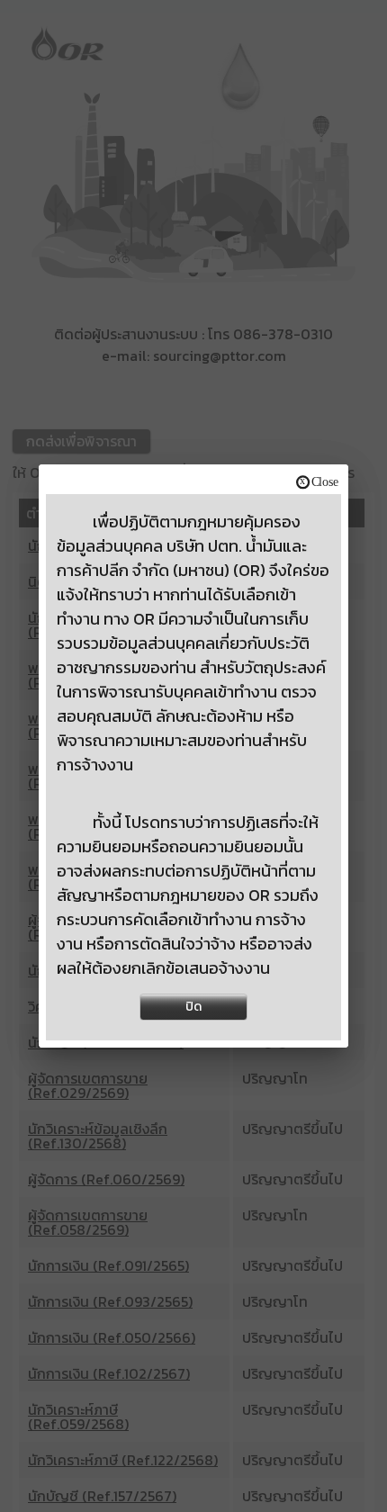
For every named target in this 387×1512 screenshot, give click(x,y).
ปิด (193, 1006)
